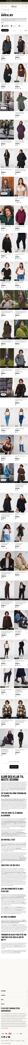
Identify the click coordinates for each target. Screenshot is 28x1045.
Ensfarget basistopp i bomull (19, 283)
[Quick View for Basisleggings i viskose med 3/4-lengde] (12, 661)
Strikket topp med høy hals (20, 341)
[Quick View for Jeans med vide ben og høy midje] (26, 456)
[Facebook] (4, 1037)
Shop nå (3, 108)
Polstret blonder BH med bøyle (19, 198)
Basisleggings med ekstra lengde (19, 661)
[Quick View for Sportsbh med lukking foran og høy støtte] (12, 456)
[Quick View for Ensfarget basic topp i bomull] (26, 84)
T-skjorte (12, 901)
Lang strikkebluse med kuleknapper (5, 84)
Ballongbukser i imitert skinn (6, 142)
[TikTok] (7, 1037)
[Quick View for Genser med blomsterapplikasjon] (26, 370)
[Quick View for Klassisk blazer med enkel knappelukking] (12, 573)
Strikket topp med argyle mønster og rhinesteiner (19, 722)
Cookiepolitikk (17, 1040)
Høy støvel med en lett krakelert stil (19, 692)
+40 (8, 548)
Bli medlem (4, 193)
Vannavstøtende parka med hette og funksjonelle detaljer (20, 170)
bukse (5, 850)
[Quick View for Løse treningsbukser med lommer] (26, 254)
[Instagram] (2, 1037)
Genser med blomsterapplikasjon (19, 371)
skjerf (15, 822)
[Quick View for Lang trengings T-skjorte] (26, 55)
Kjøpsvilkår (12, 1040)
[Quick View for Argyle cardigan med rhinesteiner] (12, 721)
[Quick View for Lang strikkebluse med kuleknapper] (12, 84)
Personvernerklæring (5, 1040)
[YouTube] (9, 1037)
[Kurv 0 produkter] (26, 6)
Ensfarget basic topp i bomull (19, 84)
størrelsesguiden (17, 951)
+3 (21, 59)
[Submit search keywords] (2, 9)
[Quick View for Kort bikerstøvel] (26, 632)
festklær (6, 907)
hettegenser (19, 909)
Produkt (21, 30)
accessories (5, 832)
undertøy (7, 789)
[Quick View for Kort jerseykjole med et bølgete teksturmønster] (26, 485)
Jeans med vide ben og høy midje (20, 456)
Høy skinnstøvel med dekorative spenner (5, 751)
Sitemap (22, 1040)
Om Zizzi (2, 1004)
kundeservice (17, 945)
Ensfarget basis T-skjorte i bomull (6, 283)
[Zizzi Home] (14, 6)
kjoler (25, 788)
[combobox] (14, 9)
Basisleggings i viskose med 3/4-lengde (6, 661)
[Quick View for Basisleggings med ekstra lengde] (26, 661)
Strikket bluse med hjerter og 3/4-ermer (20, 572)
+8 (21, 665)
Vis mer (2, 22)
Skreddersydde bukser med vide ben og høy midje (6, 603)
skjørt (21, 818)
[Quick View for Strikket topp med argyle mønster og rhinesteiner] (26, 721)
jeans (15, 788)
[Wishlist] (12, 36)
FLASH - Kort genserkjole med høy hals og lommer (19, 113)
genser (24, 818)
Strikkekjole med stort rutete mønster (6, 371)
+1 (21, 202)
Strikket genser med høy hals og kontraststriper (20, 313)
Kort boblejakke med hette (6, 226)
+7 (21, 258)
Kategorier (3, 991)
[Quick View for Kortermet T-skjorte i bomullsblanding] (12, 543)
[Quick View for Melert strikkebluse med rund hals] (12, 55)
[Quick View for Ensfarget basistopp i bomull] (26, 282)
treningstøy (21, 788)
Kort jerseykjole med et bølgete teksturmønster (19, 486)
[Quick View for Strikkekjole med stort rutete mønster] (12, 370)
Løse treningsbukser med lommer (19, 254)
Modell (25, 30)
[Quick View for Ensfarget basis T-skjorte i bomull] (12, 282)
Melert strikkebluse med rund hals (5, 56)
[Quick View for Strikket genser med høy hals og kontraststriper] (26, 312)
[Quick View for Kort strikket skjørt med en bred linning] (26, 750)
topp (7, 850)
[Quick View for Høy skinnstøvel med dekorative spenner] (12, 751)
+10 (22, 88)
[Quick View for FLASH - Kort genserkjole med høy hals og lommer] (26, 112)
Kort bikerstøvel (18, 632)
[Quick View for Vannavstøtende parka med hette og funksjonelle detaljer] (26, 169)
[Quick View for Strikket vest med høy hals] (12, 342)
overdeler (12, 788)
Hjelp (2, 999)
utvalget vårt (22, 826)
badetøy (2, 789)
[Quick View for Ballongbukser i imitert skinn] (12, 142)
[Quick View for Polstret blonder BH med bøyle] (26, 198)
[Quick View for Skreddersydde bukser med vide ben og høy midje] (12, 603)
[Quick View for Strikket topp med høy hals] (26, 342)
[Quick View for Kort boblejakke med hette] (12, 226)
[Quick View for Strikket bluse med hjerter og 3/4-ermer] (26, 572)
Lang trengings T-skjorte (19, 55)
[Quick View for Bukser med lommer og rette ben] (12, 169)
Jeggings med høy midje (5, 428)
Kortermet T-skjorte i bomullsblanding (5, 544)
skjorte (23, 902)
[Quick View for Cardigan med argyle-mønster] (26, 400)
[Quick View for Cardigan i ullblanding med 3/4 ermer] (12, 312)
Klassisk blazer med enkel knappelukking (5, 574)
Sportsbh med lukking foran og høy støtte (6, 456)
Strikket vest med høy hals (6, 341)
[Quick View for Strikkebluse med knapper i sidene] (26, 514)
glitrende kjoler (18, 848)
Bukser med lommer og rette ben (6, 170)
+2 (7, 665)
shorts (18, 788)
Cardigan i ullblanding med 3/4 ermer (6, 313)
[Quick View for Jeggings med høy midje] (12, 428)
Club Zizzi (14, 924)
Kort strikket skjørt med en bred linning (20, 750)
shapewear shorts (19, 907)
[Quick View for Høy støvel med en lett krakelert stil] (26, 692)
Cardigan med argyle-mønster (19, 400)
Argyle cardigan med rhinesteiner (5, 722)
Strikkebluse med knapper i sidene (20, 514)
